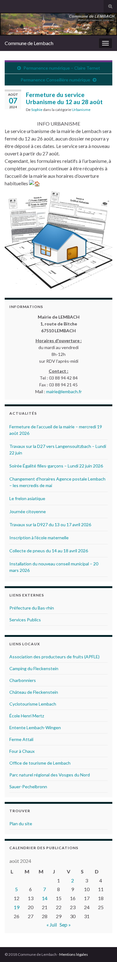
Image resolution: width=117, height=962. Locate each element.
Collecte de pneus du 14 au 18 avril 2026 (48, 550)
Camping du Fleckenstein (33, 668)
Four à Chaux (22, 751)
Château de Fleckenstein (33, 692)
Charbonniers (22, 680)
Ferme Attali (21, 739)
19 (16, 907)
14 (44, 898)
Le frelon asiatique (27, 498)
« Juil (51, 924)
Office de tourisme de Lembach (40, 763)
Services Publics (25, 619)
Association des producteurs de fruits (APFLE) (54, 656)
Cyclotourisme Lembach (32, 704)
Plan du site (20, 823)
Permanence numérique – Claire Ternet (61, 68)
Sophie (36, 109)
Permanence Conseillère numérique (55, 79)
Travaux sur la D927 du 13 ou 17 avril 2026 (50, 524)
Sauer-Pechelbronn (28, 786)
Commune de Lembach (29, 43)
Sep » (65, 924)
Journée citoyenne (27, 511)
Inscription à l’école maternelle (39, 537)
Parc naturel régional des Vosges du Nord (49, 774)
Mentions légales (73, 954)
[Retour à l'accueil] (58, 24)
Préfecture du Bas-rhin (31, 607)
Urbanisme (81, 109)
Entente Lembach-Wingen (35, 727)
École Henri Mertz (26, 715)
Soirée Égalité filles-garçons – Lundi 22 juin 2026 (56, 465)
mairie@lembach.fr (64, 391)
